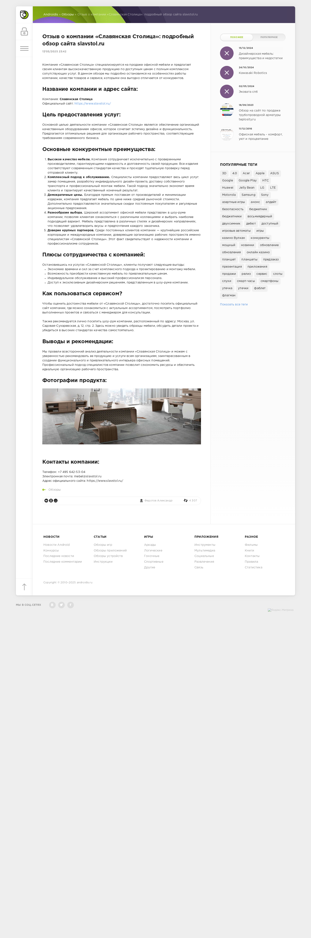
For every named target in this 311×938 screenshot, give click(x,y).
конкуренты (260, 238)
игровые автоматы (236, 231)
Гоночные (151, 556)
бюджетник (258, 209)
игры (260, 231)
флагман (228, 295)
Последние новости (58, 556)
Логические (153, 550)
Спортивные (153, 562)
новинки (247, 245)
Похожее (236, 37)
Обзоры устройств (108, 556)
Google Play (248, 180)
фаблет (260, 288)
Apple (260, 173)
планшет (229, 259)
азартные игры (233, 202)
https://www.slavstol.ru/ (92, 103)
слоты (278, 274)
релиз (246, 274)
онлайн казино (258, 252)
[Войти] (24, 31)
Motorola (229, 195)
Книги (249, 550)
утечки (243, 288)
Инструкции (103, 562)
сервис (261, 274)
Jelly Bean (247, 188)
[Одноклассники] (51, 500)
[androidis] (24, 14)
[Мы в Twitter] (61, 605)
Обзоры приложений (110, 550)
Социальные (204, 556)
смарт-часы (246, 281)
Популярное (269, 37)
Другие (149, 567)
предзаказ (271, 259)
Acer (246, 173)
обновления (231, 252)
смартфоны (270, 281)
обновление (269, 245)
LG (262, 188)
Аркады (150, 545)
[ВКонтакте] (46, 500)
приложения (257, 266)
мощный (228, 245)
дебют (251, 223)
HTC (265, 180)
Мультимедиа (204, 550)
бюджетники (232, 216)
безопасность (233, 209)
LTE (273, 188)
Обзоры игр (103, 545)
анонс (255, 202)
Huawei (227, 188)
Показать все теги (234, 304)
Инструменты (204, 545)
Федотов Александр (158, 501)
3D (224, 173)
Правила (251, 562)
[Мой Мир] (56, 500)
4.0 (234, 173)
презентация (232, 266)
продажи (229, 274)
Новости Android (56, 545)
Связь (198, 567)
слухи (226, 281)
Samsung (248, 195)
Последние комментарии (62, 562)
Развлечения (204, 562)
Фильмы (251, 545)
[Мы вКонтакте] (52, 605)
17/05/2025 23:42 (54, 51)
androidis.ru (84, 582)
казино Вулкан (233, 238)
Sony (265, 195)
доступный (269, 223)
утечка (227, 288)
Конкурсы (51, 550)
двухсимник (231, 223)
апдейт (271, 202)
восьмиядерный (260, 216)
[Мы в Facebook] (70, 605)
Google (227, 180)
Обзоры (54, 490)
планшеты (249, 259)
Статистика (253, 567)
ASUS (274, 173)
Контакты (252, 556)
